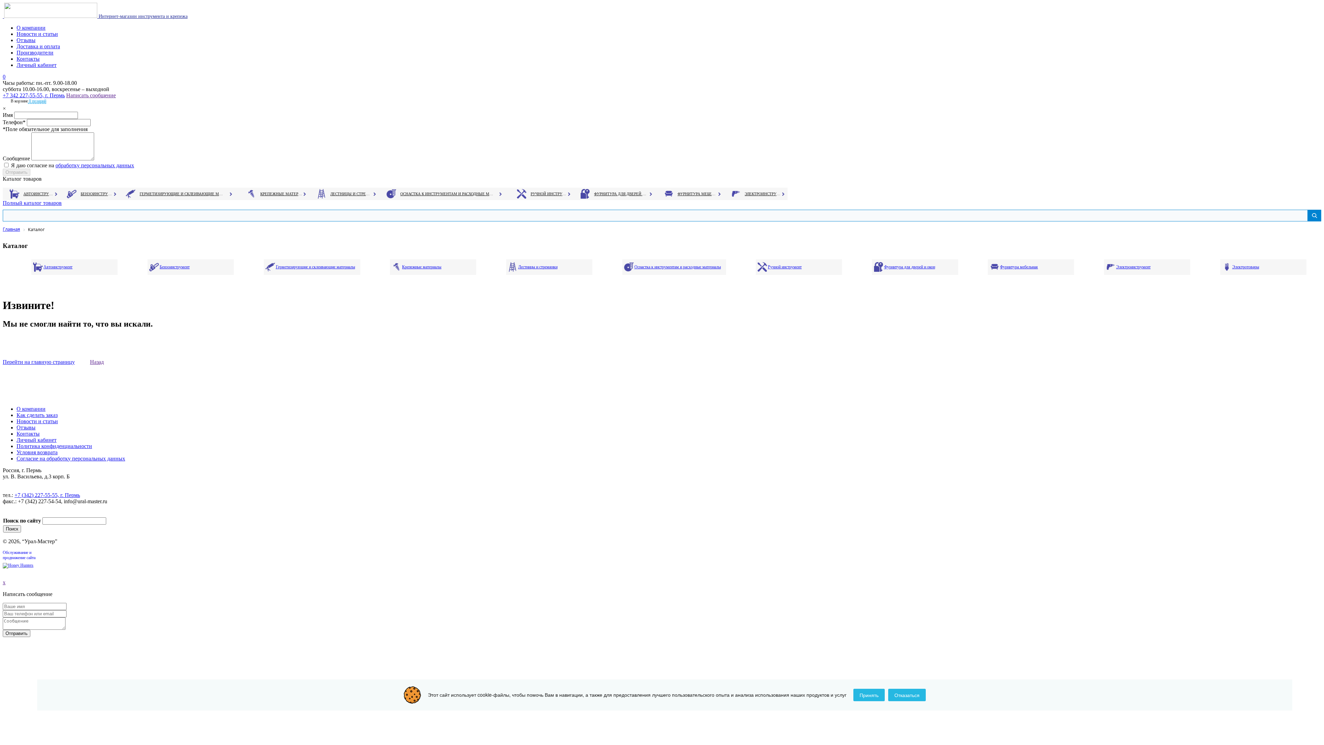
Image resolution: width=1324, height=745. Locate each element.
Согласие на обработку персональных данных (71, 458)
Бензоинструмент (97, 194)
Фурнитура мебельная (697, 194)
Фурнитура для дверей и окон (621, 194)
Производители (35, 53)
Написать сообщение (91, 95)
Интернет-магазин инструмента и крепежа (142, 16)
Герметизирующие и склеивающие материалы (182, 194)
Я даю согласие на (72, 165)
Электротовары (1245, 267)
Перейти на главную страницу (39, 362)
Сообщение (16, 158)
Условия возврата (37, 452)
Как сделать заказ (37, 415)
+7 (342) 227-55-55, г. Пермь (47, 495)
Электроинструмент (763, 194)
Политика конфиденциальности (54, 446)
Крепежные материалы (281, 194)
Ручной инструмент (549, 194)
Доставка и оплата (38, 46)
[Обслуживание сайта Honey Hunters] (18, 565)
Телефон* (14, 122)
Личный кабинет (37, 65)
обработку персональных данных (95, 165)
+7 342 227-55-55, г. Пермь (34, 95)
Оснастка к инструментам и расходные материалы (446, 194)
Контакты (28, 59)
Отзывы (26, 40)
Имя (8, 115)
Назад (97, 362)
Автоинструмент (38, 194)
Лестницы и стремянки (351, 194)
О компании (31, 28)
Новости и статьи (37, 34)
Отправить (17, 633)
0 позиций (37, 101)
